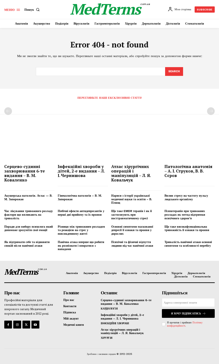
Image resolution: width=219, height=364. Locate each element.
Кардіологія (109, 308)
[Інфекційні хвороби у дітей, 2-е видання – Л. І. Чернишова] (83, 143)
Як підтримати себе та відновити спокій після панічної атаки (27, 243)
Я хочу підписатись (186, 313)
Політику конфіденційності (185, 324)
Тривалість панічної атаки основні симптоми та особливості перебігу (188, 243)
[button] (32, 9)
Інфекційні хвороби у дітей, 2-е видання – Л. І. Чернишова (81, 171)
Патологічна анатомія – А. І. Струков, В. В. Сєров (188, 171)
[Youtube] (35, 324)
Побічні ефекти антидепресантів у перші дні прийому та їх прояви (81, 212)
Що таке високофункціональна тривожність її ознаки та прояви (186, 228)
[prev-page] (8, 111)
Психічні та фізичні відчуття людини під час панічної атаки (132, 243)
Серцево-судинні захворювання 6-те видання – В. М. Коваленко (24, 173)
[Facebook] (8, 324)
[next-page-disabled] (211, 111)
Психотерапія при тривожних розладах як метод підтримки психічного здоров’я (184, 214)
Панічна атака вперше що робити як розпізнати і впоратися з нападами (81, 245)
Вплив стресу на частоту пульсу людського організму (186, 197)
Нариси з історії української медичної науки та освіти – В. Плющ (131, 199)
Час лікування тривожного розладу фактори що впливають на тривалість (28, 214)
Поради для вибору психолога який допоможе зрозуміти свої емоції (28, 228)
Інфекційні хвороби (115, 323)
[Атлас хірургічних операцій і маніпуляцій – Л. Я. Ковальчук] (136, 143)
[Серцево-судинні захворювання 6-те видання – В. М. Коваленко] (29, 143)
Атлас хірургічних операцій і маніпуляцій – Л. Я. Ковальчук (131, 173)
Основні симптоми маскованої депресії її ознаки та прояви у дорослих (132, 230)
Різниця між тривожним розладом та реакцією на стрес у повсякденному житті (81, 230)
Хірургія (106, 337)
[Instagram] (17, 324)
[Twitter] (26, 324)
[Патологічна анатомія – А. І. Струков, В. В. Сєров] (189, 143)
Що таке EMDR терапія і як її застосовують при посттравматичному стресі (131, 214)
